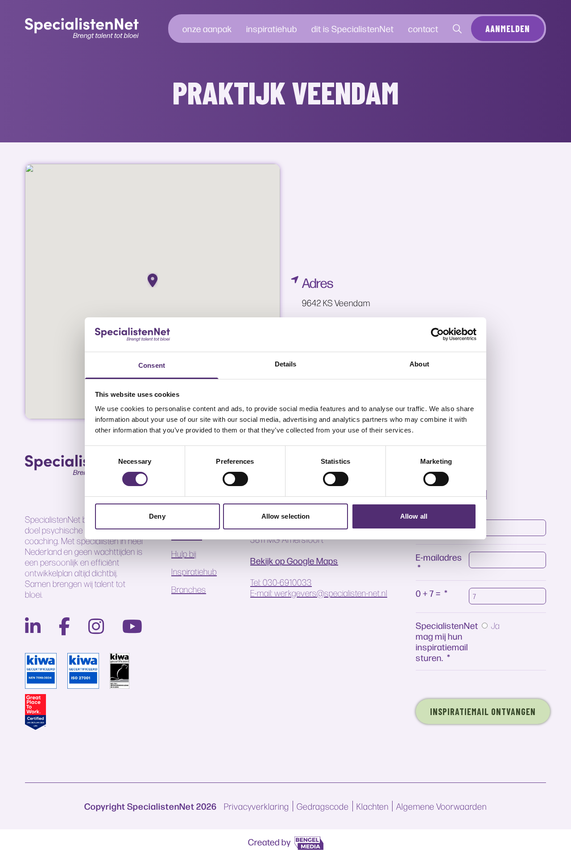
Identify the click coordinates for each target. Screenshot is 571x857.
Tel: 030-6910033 (281, 582)
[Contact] (457, 28)
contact (423, 28)
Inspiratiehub (194, 571)
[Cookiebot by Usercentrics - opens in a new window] (437, 334)
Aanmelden (507, 28)
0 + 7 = (428, 593)
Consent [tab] (151, 365)
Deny (157, 516)
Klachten (372, 806)
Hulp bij (183, 553)
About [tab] (419, 364)
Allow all (413, 516)
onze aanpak (207, 28)
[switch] (235, 479)
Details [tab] (286, 364)
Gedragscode (323, 806)
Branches (188, 589)
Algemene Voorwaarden (441, 806)
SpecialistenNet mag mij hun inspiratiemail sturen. (447, 641)
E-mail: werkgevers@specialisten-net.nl (318, 592)
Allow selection (285, 516)
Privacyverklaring (256, 806)
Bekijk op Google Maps (294, 560)
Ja (495, 625)
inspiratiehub (271, 28)
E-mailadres (439, 556)
